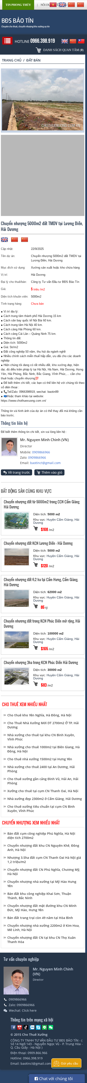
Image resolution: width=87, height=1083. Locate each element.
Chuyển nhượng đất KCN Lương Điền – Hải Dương (38, 543)
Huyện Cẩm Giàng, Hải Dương (56, 521)
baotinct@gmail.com (45, 463)
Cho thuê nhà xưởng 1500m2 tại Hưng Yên (39, 759)
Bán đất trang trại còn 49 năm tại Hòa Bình (40, 918)
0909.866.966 (37, 1053)
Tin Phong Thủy (18, 4)
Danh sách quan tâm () (63, 50)
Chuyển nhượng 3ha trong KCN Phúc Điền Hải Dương (41, 662)
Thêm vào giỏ (51, 472)
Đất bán (33, 60)
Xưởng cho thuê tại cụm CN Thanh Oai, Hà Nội (42, 791)
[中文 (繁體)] (80, 4)
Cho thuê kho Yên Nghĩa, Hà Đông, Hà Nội (39, 715)
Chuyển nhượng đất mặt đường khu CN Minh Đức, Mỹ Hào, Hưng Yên (42, 908)
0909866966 (41, 452)
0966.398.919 (33, 1058)
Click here (29, 1010)
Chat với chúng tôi (55, 1078)
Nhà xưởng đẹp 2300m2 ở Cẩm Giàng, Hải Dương (44, 799)
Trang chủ (11, 60)
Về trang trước (19, 472)
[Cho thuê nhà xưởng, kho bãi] (43, 22)
